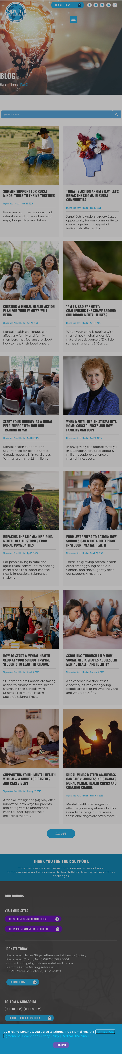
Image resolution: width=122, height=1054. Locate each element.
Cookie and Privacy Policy (40, 1036)
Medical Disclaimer (75, 1036)
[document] (61, 527)
